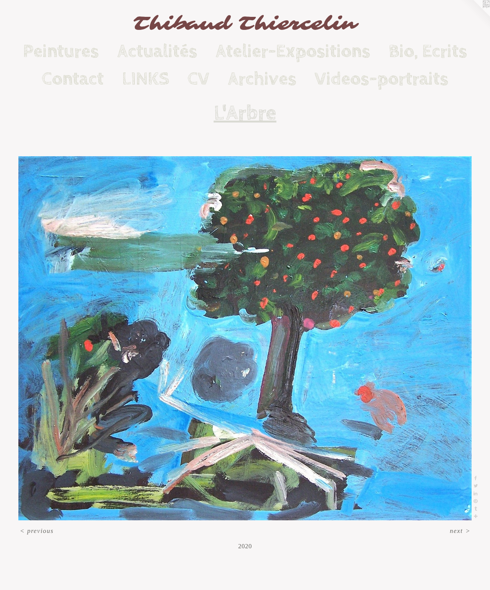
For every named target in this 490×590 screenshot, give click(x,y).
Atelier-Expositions (293, 51)
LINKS (145, 79)
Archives (262, 79)
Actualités (157, 51)
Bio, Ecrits (428, 51)
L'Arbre (245, 113)
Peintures (61, 51)
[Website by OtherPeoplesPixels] (474, 15)
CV (198, 79)
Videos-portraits (381, 79)
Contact (73, 79)
